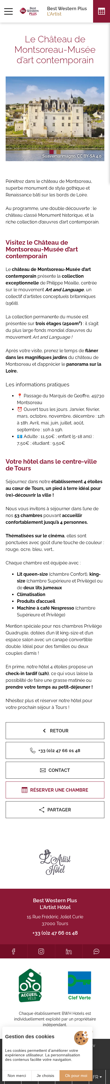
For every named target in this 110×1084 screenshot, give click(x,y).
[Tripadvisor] (96, 951)
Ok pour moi (76, 1075)
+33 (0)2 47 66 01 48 (55, 933)
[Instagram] (41, 951)
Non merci (17, 1075)
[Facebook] (13, 951)
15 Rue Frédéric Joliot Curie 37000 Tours (55, 920)
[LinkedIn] (69, 951)
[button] (51, 152)
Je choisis (45, 1075)
